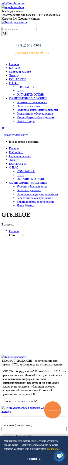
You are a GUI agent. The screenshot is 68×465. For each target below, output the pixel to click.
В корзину (8, 135)
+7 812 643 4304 (28, 45)
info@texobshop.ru (13, 3)
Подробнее (53, 448)
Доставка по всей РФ (32, 53)
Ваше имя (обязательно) (17, 425)
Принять (34, 458)
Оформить (21, 135)
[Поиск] (5, 33)
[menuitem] (14, 64)
